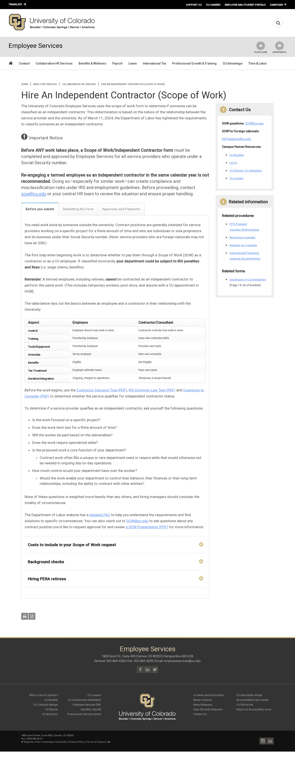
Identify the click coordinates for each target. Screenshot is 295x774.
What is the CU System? (43, 695)
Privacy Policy (76, 742)
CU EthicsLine (244, 704)
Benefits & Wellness (92, 63)
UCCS (233, 162)
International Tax (154, 63)
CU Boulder (237, 155)
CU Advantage (232, 63)
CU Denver (51, 709)
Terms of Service (96, 742)
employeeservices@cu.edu (182, 661)
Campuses (276, 4)
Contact (24, 63)
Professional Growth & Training (194, 63)
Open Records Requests (208, 709)
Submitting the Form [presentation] (78, 209)
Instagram (262, 741)
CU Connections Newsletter (84, 699)
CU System (237, 178)
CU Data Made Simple (249, 695)
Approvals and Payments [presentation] (121, 209)
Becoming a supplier (242, 237)
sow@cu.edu (33, 193)
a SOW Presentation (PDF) (147, 527)
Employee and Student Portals (245, 4)
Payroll (117, 63)
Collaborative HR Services (54, 63)
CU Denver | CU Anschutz (246, 170)
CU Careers (213, 4)
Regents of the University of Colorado (45, 742)
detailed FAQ (99, 515)
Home (24, 84)
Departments (279, 52)
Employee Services (45, 84)
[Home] (52, 29)
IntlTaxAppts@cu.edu (236, 139)
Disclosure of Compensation (248, 279)
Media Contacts (202, 699)
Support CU (194, 4)
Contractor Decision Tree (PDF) (101, 390)
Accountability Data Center (252, 699)
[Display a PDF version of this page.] (32, 616)
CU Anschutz (50, 714)
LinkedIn (270, 741)
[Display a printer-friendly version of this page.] (24, 616)
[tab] (39, 209)
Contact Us (200, 714)
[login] (109, 742)
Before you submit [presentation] (40, 209)
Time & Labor (257, 63)
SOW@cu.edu (137, 521)
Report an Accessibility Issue (253, 709)
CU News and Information (208, 695)
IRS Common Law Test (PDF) (151, 390)
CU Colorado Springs (45, 704)
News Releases (202, 704)
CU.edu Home (260, 52)
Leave (132, 63)
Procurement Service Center (84, 714)
